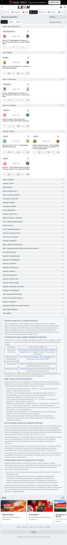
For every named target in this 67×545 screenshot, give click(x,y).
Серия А (46, 350)
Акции (31, 527)
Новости (19, 527)
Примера (5, 57)
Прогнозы (25, 527)
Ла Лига (41, 350)
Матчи (41, 527)
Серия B (5, 136)
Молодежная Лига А (9, 31)
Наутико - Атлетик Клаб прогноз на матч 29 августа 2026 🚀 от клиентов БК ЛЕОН (16, 168)
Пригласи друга (8, 514)
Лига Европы (35, 357)
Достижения (33, 514)
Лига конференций (45, 357)
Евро (31, 364)
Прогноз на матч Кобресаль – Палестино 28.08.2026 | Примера (16, 67)
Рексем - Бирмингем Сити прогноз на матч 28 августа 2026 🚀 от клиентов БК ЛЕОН (15, 94)
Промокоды (47, 527)
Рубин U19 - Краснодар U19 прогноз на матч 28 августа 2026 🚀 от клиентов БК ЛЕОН (15, 42)
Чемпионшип (7, 84)
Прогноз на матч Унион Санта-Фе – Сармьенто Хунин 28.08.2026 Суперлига (15, 120)
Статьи (36, 527)
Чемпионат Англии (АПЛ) (30, 350)
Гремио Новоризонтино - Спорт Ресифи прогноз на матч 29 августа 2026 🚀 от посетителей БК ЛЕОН (46, 146)
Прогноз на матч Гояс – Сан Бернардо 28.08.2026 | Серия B (15, 146)
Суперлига (6, 110)
